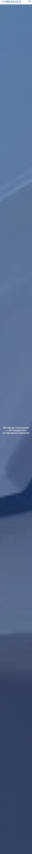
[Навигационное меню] (29, 1)
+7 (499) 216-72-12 (11, 1)
